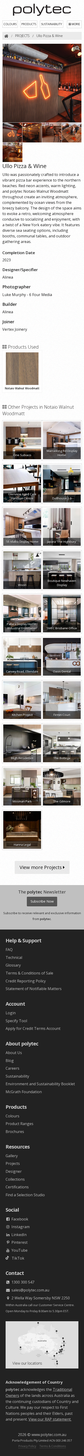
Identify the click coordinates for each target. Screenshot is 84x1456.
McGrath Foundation (24, 1091)
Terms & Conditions (52, 1446)
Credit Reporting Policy (26, 981)
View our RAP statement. (49, 1419)
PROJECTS (22, 36)
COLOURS (10, 24)
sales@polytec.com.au (29, 1290)
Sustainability (17, 1076)
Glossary (13, 965)
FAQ (9, 949)
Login (11, 1012)
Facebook (19, 1219)
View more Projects (41, 867)
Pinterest (19, 1242)
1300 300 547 (22, 1282)
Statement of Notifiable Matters (34, 988)
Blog (10, 1060)
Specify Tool (16, 1020)
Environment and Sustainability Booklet (40, 1083)
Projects (13, 1163)
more (76, 24)
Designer (14, 1171)
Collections (15, 1179)
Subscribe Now (42, 901)
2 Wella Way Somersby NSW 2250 (40, 1298)
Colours (12, 1116)
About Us (14, 1052)
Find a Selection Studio (25, 1194)
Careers (12, 1068)
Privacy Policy (27, 1446)
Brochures (15, 1131)
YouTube (19, 1250)
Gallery (12, 1155)
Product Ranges (19, 1123)
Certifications (17, 1187)
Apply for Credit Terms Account (33, 1028)
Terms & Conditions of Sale (29, 973)
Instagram (20, 1226)
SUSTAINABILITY (51, 24)
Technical (14, 957)
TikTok (16, 1258)
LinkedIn (18, 1234)
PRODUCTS (28, 24)
